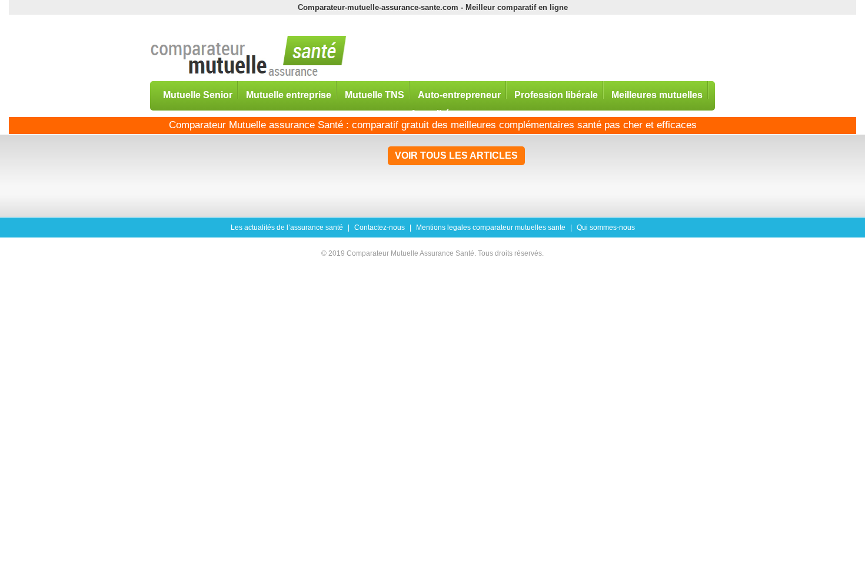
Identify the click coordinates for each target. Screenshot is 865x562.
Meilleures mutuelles (657, 94)
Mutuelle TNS (374, 94)
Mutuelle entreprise (288, 94)
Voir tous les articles (456, 155)
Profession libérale (556, 94)
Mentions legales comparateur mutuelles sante (490, 227)
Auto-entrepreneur (459, 94)
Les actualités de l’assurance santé (287, 227)
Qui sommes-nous (606, 227)
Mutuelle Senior (197, 94)
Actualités (432, 113)
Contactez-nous (379, 227)
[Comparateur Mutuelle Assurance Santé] (248, 56)
